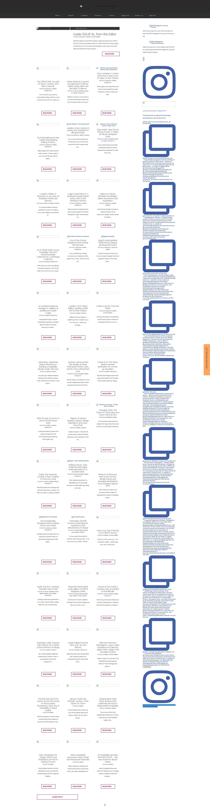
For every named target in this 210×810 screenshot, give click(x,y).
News (57, 15)
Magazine (125, 15)
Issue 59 (49, 528)
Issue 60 (109, 203)
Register (152, 15)
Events (111, 15)
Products (98, 15)
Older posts (57, 797)
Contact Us (139, 15)
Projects (84, 15)
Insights (108, 247)
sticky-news (95, 37)
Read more (110, 54)
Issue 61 (83, 37)
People (71, 15)
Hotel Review (79, 91)
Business (109, 417)
